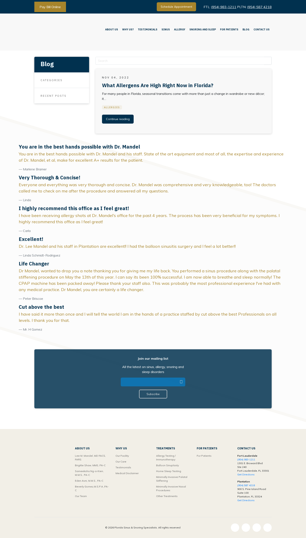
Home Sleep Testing (168, 471)
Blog (246, 29)
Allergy (179, 29)
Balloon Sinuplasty (167, 465)
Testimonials (147, 29)
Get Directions (246, 474)
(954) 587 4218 (259, 7)
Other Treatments (167, 496)
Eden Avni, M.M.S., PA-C (89, 480)
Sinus (166, 29)
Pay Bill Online (50, 7)
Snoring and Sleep (202, 29)
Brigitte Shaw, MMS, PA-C (90, 465)
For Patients (229, 29)
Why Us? (128, 29)
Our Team (81, 496)
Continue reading (118, 119)
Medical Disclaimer (127, 473)
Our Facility (122, 455)
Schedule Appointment (176, 7)
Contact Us (262, 29)
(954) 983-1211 (223, 7)
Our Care (121, 461)
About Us (111, 29)
